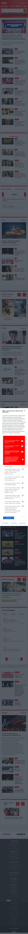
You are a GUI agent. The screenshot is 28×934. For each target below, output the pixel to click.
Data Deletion (5, 523)
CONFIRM (8, 517)
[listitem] (14, 438)
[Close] (25, 411)
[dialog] (14, 467)
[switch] (22, 441)
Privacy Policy (22, 523)
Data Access (14, 523)
